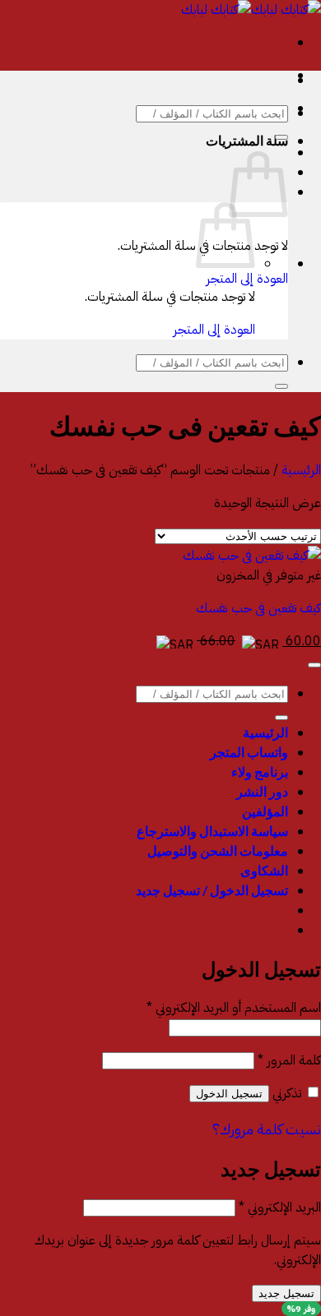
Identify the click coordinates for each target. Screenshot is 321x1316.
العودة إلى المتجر (247, 279)
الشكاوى (264, 870)
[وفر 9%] (252, 556)
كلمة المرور (289, 1060)
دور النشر (262, 791)
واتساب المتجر (249, 752)
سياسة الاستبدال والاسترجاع (212, 830)
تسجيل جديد (286, 1293)
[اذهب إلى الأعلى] (314, 665)
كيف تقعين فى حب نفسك (258, 608)
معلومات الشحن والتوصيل (217, 850)
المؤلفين (265, 811)
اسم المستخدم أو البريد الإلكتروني (234, 1008)
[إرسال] (281, 137)
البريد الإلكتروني (280, 1207)
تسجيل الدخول (229, 1093)
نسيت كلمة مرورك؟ (266, 1129)
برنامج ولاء (259, 771)
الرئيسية (301, 470)
